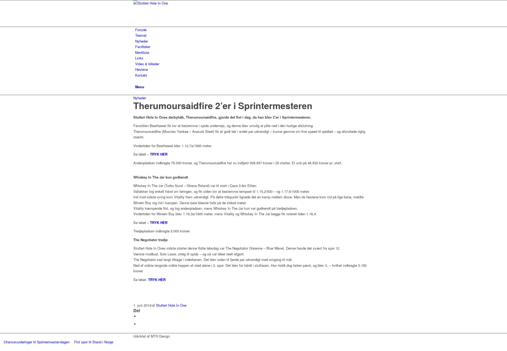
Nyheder (139, 97)
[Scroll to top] (1, 347)
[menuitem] (254, 29)
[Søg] (136, 80)
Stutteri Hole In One (171, 305)
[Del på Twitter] (140, 323)
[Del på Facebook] (140, 316)
